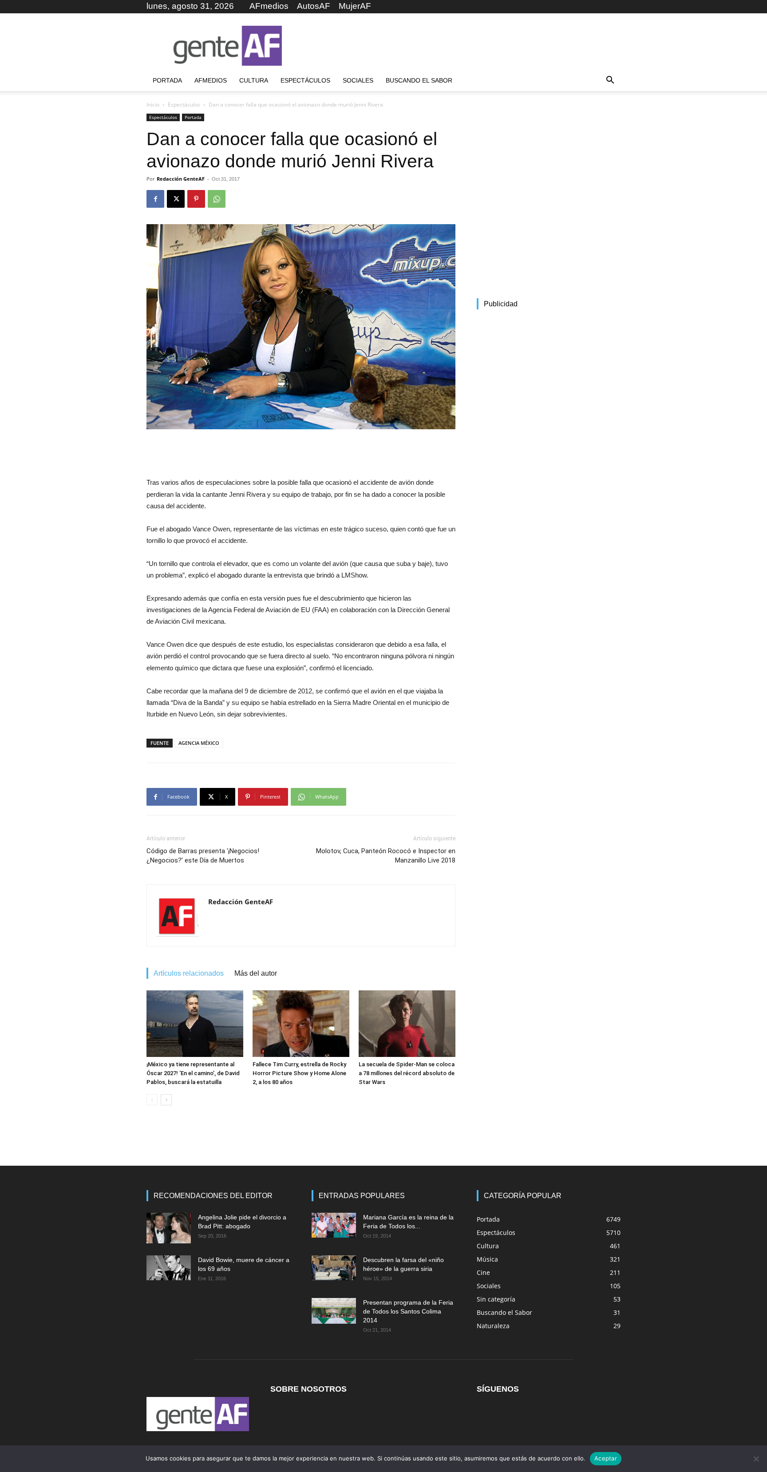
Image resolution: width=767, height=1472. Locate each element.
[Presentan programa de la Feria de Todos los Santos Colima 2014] (334, 1311)
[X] (176, 199)
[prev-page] (152, 1099)
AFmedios (269, 6)
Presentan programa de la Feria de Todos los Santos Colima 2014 (408, 1311)
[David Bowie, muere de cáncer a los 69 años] (168, 1267)
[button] (610, 81)
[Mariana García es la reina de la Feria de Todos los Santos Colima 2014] (334, 1225)
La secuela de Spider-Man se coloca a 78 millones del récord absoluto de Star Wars (407, 1073)
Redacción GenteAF (181, 178)
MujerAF (355, 6)
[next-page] (166, 1099)
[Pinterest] (196, 199)
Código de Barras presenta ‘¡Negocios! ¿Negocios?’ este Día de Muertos (202, 855)
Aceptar (605, 1458)
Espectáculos (305, 80)
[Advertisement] (459, 46)
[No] (755, 1458)
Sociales (358, 80)
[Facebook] (155, 199)
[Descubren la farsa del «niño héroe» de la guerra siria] (334, 1267)
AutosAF (313, 6)
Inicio (152, 104)
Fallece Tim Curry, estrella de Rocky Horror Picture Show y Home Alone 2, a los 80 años (299, 1073)
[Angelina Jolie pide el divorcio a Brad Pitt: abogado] (168, 1228)
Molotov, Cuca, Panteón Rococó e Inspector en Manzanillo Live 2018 (385, 855)
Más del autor (255, 973)
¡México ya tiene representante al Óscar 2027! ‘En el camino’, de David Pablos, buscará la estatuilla (193, 1073)
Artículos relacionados (189, 973)
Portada (167, 80)
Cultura (253, 80)
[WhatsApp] (216, 199)
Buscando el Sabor (419, 80)
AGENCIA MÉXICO (198, 743)
